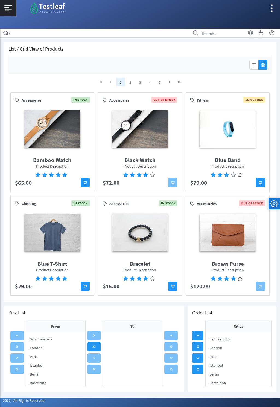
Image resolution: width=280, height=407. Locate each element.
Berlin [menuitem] (34, 374)
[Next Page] (169, 82)
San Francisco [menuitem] (41, 339)
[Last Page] (179, 82)
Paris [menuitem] (33, 356)
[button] (85, 182)
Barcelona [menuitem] (38, 382)
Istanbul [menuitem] (36, 365)
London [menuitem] (36, 347)
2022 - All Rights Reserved (24, 400)
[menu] (56, 360)
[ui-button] (253, 65)
